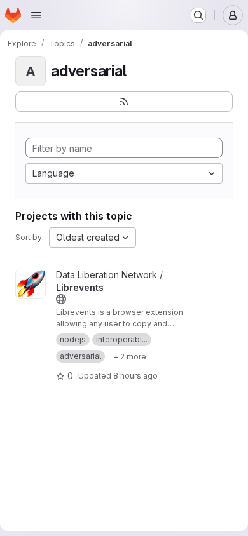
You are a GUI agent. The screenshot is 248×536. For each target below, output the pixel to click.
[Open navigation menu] (36, 15)
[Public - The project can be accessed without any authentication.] (61, 299)
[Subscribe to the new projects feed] (124, 101)
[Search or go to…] (198, 15)
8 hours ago (135, 375)
